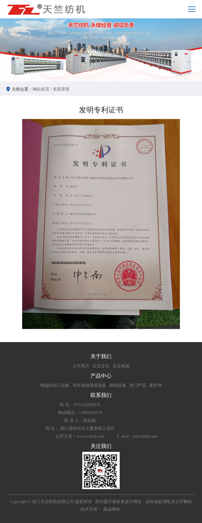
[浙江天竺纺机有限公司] (45, 9)
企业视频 (121, 366)
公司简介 (81, 366)
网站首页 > (43, 89)
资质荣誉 (61, 89)
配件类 (155, 385)
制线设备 (117, 385)
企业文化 (101, 366)
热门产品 (137, 385)
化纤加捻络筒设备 (89, 385)
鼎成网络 (111, 509)
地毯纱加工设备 (54, 385)
